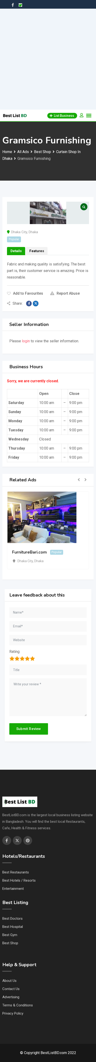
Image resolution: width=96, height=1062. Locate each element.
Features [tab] (36, 251)
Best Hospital (12, 927)
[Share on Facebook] (29, 303)
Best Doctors (12, 918)
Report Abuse (68, 293)
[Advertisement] (48, 59)
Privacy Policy (12, 1013)
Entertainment (13, 889)
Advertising (10, 997)
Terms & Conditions (17, 1005)
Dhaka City (19, 232)
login (26, 341)
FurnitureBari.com (26, 552)
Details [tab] (16, 251)
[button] (79, 480)
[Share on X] (35, 303)
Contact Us (11, 989)
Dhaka (33, 232)
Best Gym (9, 935)
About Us (9, 981)
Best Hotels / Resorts (19, 880)
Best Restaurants (15, 872)
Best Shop (10, 943)
